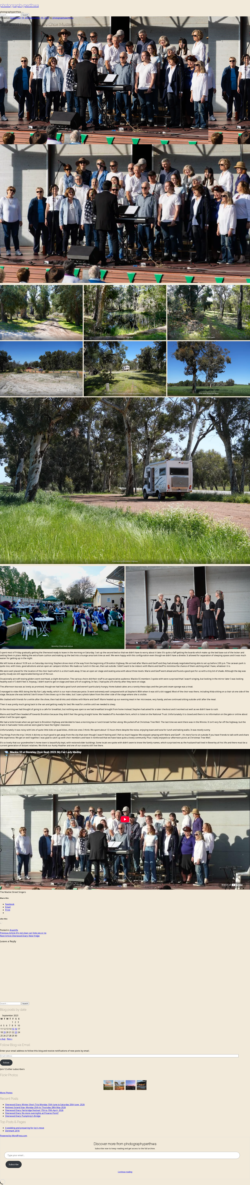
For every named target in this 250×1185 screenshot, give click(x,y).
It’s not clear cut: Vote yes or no (23, 933)
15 (13, 1028)
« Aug (2, 1038)
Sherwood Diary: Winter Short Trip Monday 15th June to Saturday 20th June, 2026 (45, 1104)
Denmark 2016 (12, 1130)
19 (4, 1032)
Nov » (9, 1038)
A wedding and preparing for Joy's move (24, 1127)
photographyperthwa (19, 5)
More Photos (6, 1092)
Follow (6, 1062)
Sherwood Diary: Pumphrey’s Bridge (22, 1116)
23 (16, 1032)
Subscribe (13, 1164)
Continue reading (125, 1172)
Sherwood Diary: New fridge (20, 935)
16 (16, 1028)
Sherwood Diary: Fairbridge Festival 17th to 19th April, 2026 (34, 1110)
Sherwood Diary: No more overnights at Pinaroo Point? (32, 1113)
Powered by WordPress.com (13, 1135)
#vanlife (14, 930)
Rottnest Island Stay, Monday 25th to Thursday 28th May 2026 (35, 1107)
